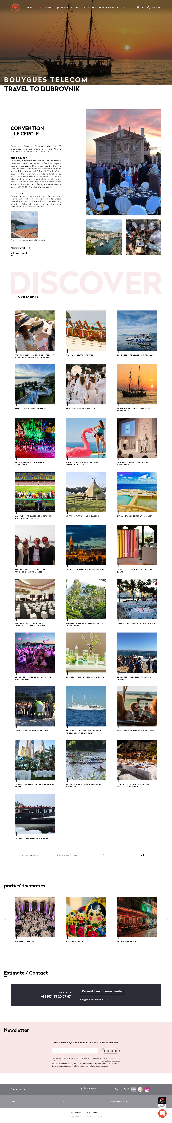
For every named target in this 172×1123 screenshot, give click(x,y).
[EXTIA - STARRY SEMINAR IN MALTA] (137, 492)
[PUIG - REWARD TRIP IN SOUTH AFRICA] (137, 706)
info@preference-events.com (94, 1000)
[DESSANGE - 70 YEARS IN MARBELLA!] (137, 330)
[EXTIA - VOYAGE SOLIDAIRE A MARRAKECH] (35, 438)
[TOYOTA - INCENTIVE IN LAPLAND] (35, 814)
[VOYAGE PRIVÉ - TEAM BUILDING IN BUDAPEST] (86, 760)
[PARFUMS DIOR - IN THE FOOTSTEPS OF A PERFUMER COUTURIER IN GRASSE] (35, 330)
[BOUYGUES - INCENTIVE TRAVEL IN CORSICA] (137, 653)
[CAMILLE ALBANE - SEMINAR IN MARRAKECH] (137, 438)
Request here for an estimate (102, 991)
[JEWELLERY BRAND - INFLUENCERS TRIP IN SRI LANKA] (86, 599)
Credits (89, 1116)
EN (153, 7)
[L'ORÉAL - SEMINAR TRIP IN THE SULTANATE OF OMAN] (137, 760)
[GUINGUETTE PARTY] (137, 917)
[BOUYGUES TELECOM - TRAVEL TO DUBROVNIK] (137, 384)
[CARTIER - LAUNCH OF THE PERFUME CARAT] (137, 545)
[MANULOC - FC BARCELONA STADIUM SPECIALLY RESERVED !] (35, 492)
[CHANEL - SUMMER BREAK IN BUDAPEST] (86, 545)
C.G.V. (100, 1116)
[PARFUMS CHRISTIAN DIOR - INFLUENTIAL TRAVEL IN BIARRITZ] (35, 599)
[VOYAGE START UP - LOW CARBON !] (86, 492)
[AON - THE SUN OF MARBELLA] (86, 384)
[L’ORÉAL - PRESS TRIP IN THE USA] (35, 706)
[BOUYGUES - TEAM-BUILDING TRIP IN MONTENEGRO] (35, 653)
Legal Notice (74, 1116)
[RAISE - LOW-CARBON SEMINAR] (35, 384)
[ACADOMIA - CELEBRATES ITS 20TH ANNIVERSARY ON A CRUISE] (86, 706)
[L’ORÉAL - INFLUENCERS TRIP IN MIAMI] (137, 599)
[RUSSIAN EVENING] (86, 917)
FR (159, 7)
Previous (7, 918)
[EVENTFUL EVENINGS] (35, 917)
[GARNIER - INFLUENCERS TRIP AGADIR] (86, 653)
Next (164, 918)
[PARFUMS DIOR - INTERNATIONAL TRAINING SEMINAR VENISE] (35, 545)
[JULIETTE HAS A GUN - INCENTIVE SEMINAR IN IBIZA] (86, 438)
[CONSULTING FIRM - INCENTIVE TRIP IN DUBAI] (35, 760)
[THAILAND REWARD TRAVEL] (86, 330)
